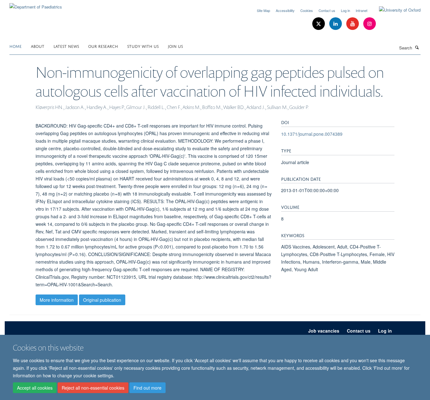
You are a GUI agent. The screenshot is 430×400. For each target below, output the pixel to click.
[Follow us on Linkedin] (336, 24)
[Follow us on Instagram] (369, 24)
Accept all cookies (35, 388)
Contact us (327, 10)
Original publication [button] (102, 300)
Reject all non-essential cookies (93, 388)
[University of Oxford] (395, 10)
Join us (175, 46)
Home (15, 46)
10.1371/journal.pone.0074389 (311, 134)
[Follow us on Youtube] (353, 24)
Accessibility (285, 10)
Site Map (263, 10)
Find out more (147, 388)
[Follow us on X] (319, 24)
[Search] (417, 47)
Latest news (66, 46)
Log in (345, 10)
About (37, 46)
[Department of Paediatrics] (35, 5)
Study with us (143, 46)
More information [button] (57, 300)
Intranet (361, 10)
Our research (103, 46)
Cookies (306, 10)
